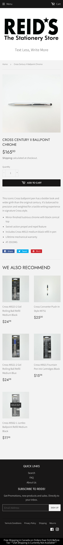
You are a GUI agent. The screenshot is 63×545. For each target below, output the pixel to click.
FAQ (32, 477)
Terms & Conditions (13, 523)
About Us (31, 482)
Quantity (6, 166)
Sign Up (54, 507)
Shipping (7, 158)
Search (31, 473)
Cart (58, 4)
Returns (52, 523)
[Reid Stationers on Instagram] (57, 529)
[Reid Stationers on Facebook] (52, 529)
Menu (9, 4)
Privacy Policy (30, 523)
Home (5, 64)
